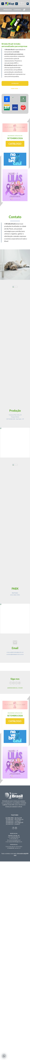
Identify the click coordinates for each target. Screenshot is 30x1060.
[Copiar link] (24, 9)
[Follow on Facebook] (10, 683)
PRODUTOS (8, 9)
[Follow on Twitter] (19, 683)
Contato (17, 9)
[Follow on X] (16, 683)
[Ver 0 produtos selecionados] (28, 4)
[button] (2, 3)
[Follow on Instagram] (13, 683)
